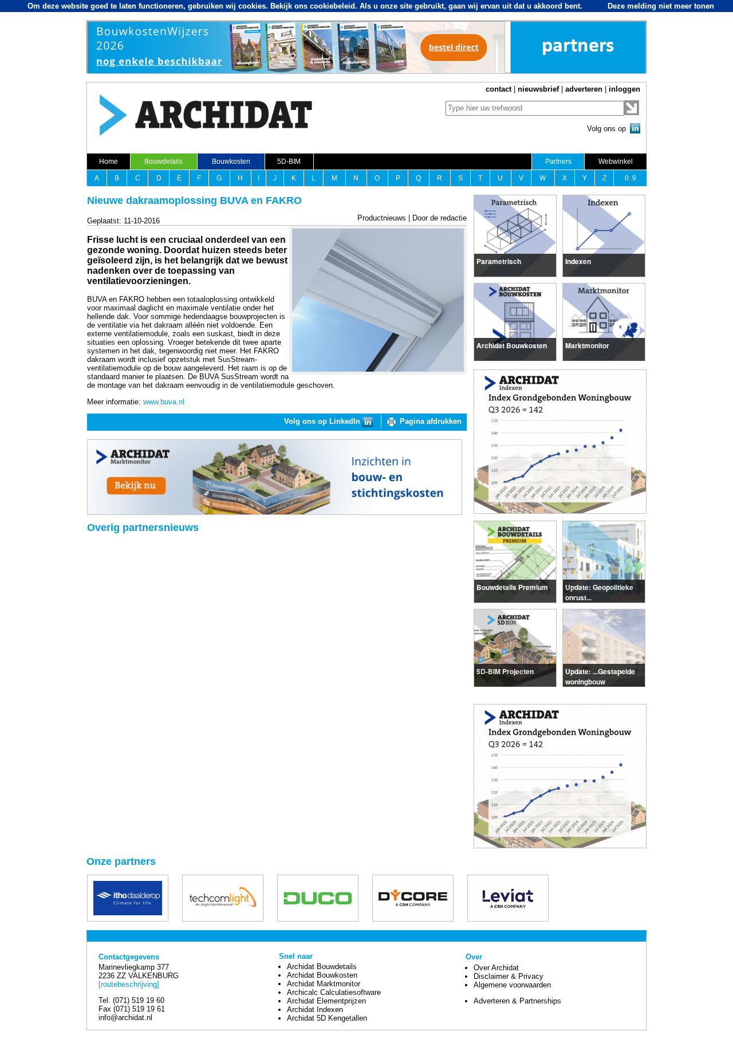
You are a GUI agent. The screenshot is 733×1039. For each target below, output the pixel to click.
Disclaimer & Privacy (508, 976)
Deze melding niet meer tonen (661, 6)
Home (108, 162)
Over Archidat (496, 967)
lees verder (495, 259)
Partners (558, 162)
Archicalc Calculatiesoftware (334, 992)
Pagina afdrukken (431, 421)
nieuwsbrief (538, 89)
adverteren (583, 89)
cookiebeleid (332, 6)
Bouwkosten (231, 162)
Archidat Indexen (315, 1009)
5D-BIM (289, 162)
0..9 (630, 178)
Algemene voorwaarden (512, 985)
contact (498, 89)
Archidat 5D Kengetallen (327, 1018)
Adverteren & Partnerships (517, 1001)
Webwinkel (615, 162)
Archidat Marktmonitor (323, 983)
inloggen (624, 89)
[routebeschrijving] (128, 984)
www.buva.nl (163, 402)
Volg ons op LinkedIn (323, 421)
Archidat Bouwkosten (322, 975)
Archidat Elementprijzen (326, 1001)
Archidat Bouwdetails (322, 966)
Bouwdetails (163, 162)
